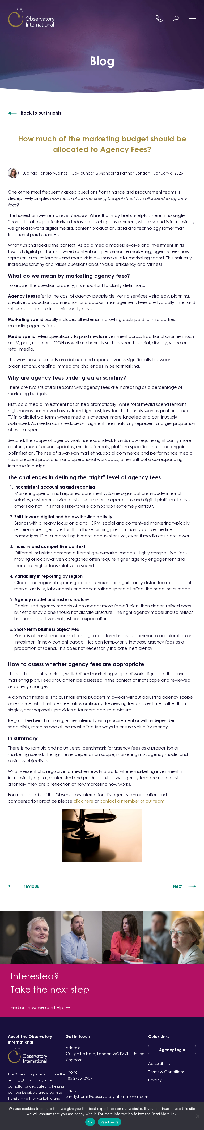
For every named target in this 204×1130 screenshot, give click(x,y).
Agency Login (172, 1050)
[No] (197, 1116)
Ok (90, 1122)
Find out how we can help (37, 1007)
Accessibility (159, 1063)
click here (84, 801)
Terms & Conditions (166, 1072)
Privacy (155, 1080)
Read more (109, 1122)
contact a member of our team (132, 801)
